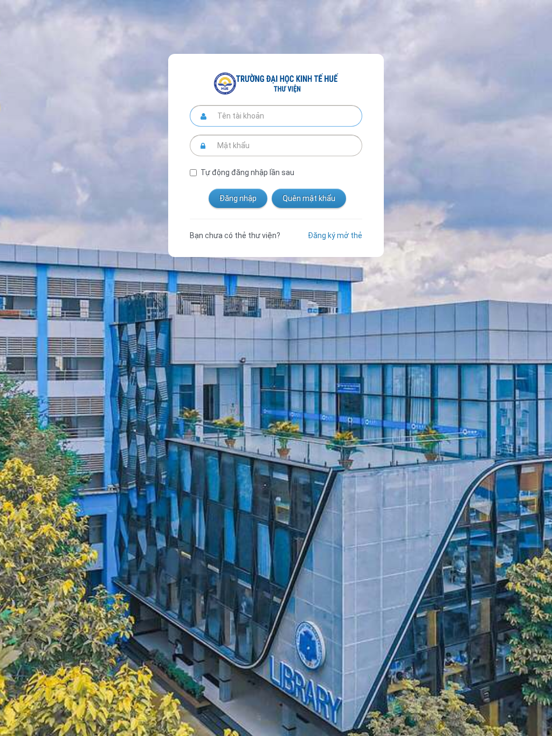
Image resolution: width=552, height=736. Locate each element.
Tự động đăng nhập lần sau (247, 172)
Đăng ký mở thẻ (335, 235)
